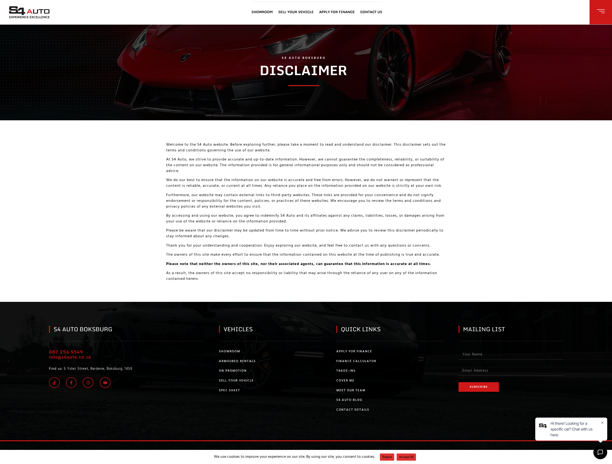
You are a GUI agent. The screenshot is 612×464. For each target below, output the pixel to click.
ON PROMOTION (233, 371)
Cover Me (345, 381)
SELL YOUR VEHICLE (296, 12)
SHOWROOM (262, 12)
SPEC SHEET (229, 390)
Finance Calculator (356, 361)
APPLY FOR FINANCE (337, 12)
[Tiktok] (54, 382)
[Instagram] (88, 382)
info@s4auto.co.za (70, 356)
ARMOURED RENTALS (237, 361)
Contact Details (352, 410)
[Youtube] (105, 382)
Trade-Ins (346, 371)
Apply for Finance (354, 352)
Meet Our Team (351, 390)
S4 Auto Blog (349, 400)
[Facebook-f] (71, 382)
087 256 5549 (66, 351)
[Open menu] (601, 11)
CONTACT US (371, 12)
